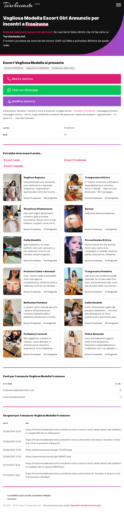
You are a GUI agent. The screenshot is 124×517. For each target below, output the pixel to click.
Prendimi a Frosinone (84, 111)
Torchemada (18, 5)
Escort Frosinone (75, 160)
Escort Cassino (13, 166)
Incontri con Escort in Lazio (86, 505)
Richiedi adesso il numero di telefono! (28, 32)
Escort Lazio (12, 160)
